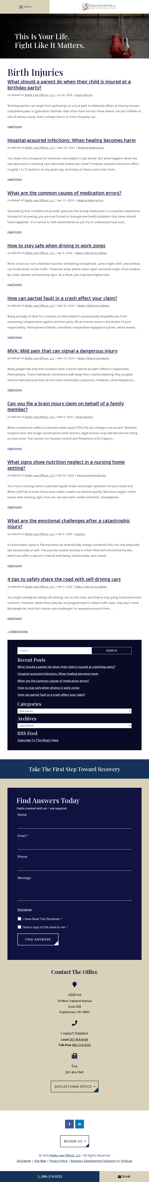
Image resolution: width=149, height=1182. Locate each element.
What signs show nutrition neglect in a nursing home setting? (66, 465)
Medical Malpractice (91, 147)
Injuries (80, 534)
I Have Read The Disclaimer (42, 919)
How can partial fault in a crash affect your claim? (62, 298)
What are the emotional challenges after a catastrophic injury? (68, 523)
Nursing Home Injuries (91, 475)
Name (22, 814)
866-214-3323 (81, 1045)
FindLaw (126, 1161)
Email (23, 835)
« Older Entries (17, 631)
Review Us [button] (73, 1141)
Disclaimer (24, 910)
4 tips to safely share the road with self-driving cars (64, 579)
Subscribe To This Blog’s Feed (37, 740)
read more (14, 127)
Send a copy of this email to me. (45, 927)
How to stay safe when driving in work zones (56, 245)
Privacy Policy (58, 1161)
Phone (22, 856)
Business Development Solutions (93, 1161)
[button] (25, 7)
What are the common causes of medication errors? (64, 193)
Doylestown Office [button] (73, 1086)
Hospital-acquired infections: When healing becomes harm (71, 140)
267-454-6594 (78, 1040)
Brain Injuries (84, 95)
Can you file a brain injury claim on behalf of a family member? (65, 406)
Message (24, 878)
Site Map (40, 1161)
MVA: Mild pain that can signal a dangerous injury (62, 351)
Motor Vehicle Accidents (91, 253)
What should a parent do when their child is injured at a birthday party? (69, 84)
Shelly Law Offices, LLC (39, 95)
